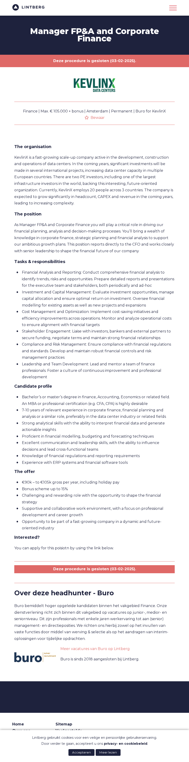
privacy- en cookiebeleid (125, 744)
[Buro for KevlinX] (94, 100)
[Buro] (35, 657)
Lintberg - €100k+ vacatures (28, 7)
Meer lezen (108, 752)
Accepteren (81, 752)
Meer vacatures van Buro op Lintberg (95, 649)
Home (18, 724)
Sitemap (64, 724)
